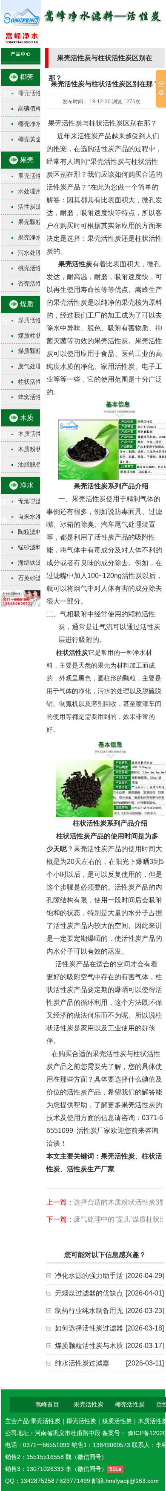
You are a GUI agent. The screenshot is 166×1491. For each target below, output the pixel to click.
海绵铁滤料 (33, 562)
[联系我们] (20, 604)
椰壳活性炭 (130, 1404)
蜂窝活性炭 (33, 397)
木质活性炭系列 (18, 426)
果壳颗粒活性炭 (39, 222)
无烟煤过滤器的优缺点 (89, 1293)
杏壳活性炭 (33, 283)
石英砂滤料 (33, 578)
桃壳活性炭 (33, 268)
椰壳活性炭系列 (18, 85)
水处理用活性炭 (39, 191)
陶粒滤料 (30, 531)
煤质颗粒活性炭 (39, 350)
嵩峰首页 (47, 1404)
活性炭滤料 (33, 206)
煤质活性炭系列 (18, 313)
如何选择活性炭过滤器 (89, 1328)
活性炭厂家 (93, 1130)
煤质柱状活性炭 (39, 335)
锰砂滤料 (30, 547)
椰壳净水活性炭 (39, 123)
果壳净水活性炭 (39, 237)
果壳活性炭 (75, 264)
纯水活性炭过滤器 (82, 1363)
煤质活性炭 (117, 1421)
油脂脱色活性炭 (39, 464)
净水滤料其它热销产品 (18, 502)
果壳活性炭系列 (18, 168)
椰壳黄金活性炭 (39, 139)
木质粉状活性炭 (39, 449)
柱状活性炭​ (33, 381)
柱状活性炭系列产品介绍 (110, 823)
